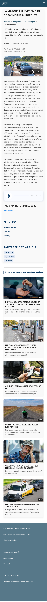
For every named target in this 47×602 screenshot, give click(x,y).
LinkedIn (8, 261)
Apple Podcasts (10, 227)
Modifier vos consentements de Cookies (18, 582)
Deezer (7, 231)
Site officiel (8, 210)
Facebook (9, 252)
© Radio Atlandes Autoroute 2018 (16, 528)
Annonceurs (8, 558)
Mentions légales (10, 540)
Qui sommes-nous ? (11, 552)
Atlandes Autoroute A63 (12, 576)
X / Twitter (9, 257)
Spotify (7, 236)
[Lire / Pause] (31, 72)
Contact (6, 564)
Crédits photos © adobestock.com (16, 534)
